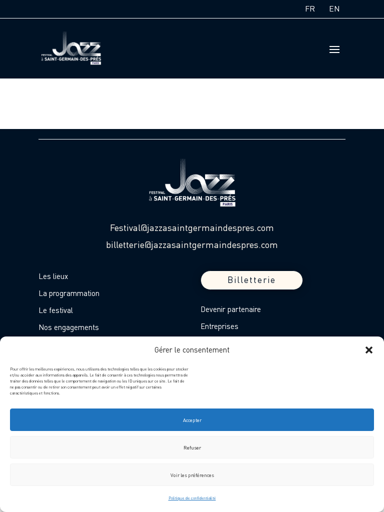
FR (310, 9)
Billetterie (252, 279)
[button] (369, 350)
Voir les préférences (192, 475)
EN (334, 9)
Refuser (192, 447)
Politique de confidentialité (192, 498)
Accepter (192, 420)
